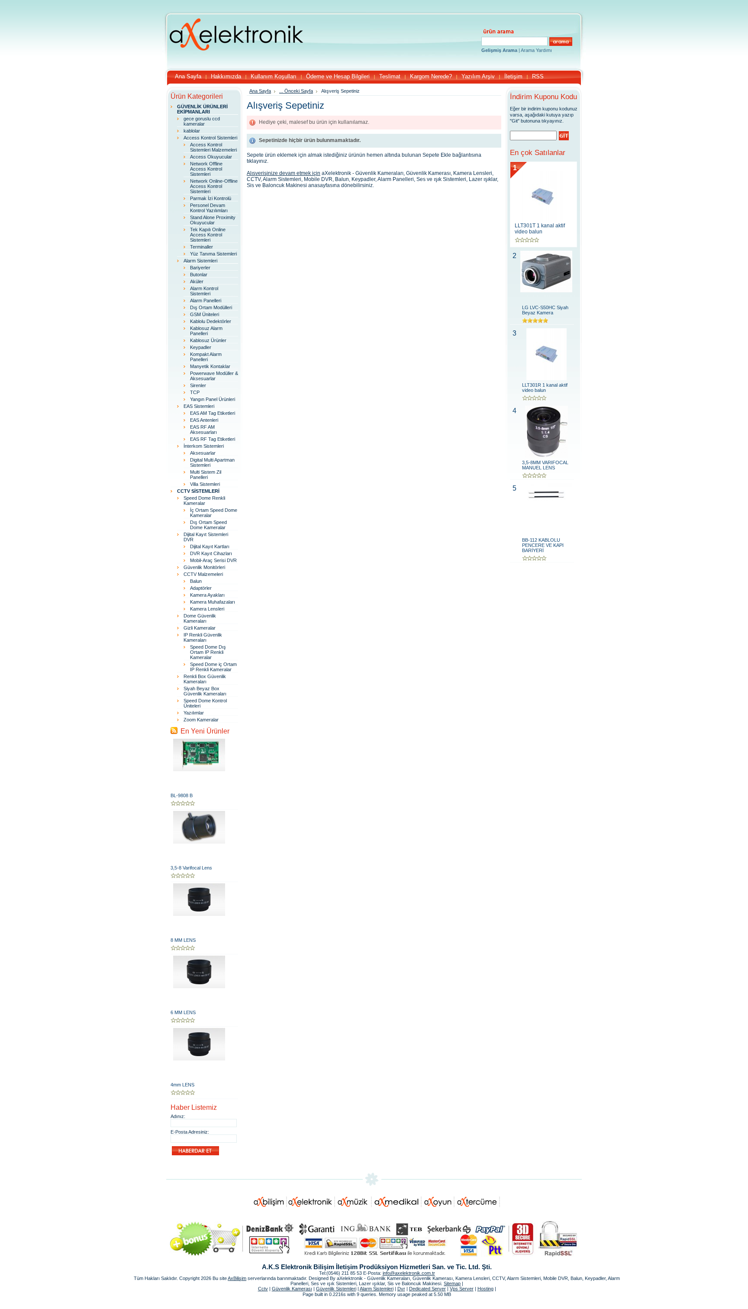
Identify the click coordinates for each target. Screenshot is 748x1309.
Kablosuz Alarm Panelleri (206, 331)
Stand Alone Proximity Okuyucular (212, 220)
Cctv (263, 1288)
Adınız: (178, 1116)
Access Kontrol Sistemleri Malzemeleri (213, 147)
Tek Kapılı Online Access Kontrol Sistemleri (208, 234)
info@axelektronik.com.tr (409, 1273)
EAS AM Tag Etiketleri (212, 413)
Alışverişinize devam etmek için (283, 173)
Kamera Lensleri (207, 608)
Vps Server (462, 1288)
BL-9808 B (182, 795)
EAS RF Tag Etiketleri (212, 439)
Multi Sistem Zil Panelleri (205, 474)
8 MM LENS (183, 940)
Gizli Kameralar (200, 627)
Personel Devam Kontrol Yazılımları (209, 208)
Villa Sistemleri (205, 484)
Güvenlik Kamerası (292, 1288)
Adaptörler (201, 588)
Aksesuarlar (203, 453)
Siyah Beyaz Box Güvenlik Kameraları (205, 691)
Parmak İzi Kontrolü (210, 198)
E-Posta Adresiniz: (190, 1131)
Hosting (485, 1288)
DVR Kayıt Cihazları (211, 553)
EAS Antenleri (204, 420)
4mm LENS (182, 1084)
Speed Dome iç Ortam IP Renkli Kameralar (213, 667)
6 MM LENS (183, 1012)
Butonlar (198, 274)
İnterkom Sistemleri (204, 446)
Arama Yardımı (536, 50)
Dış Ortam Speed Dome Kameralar (208, 525)
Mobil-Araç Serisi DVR (213, 560)
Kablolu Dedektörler (210, 321)
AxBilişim (237, 1278)
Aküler (196, 281)
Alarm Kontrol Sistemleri (204, 291)
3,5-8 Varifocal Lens (191, 867)
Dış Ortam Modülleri (211, 307)
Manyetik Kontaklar (210, 366)
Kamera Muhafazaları (212, 601)
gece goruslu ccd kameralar (202, 121)
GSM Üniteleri (204, 314)
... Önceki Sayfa (296, 91)
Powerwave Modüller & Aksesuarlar (214, 376)
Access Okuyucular (211, 156)
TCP (195, 392)
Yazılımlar (194, 712)
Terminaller (201, 246)
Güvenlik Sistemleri (336, 1288)
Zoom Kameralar (201, 719)
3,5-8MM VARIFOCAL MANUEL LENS (545, 465)
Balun (196, 581)
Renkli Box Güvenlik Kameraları (205, 679)
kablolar (192, 130)
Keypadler (200, 347)
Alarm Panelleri (205, 300)
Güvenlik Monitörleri (204, 567)
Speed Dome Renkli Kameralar (204, 500)
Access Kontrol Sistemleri (210, 137)
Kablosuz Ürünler (208, 340)
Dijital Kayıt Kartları (209, 546)
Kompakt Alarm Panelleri (206, 357)
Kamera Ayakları (207, 595)
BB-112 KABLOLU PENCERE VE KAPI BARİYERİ (543, 545)
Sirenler (198, 385)
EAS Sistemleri (199, 406)
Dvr (401, 1288)
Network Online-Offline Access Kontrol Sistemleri (214, 186)
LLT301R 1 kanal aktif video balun (544, 387)
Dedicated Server (427, 1288)
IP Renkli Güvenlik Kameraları (203, 637)
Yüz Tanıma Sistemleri (213, 253)
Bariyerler (200, 267)
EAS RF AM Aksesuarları (203, 429)
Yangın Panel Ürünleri (212, 399)
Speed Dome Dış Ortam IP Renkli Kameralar (208, 652)
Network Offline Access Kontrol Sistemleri (206, 169)
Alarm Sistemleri (200, 260)
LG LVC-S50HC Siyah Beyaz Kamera (545, 310)
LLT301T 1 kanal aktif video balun (540, 229)
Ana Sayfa (260, 91)
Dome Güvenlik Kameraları (200, 618)
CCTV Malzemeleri (203, 574)
